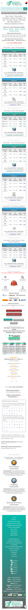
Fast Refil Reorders (14, 539)
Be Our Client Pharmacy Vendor (14, 547)
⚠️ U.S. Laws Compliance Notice (14, 43)
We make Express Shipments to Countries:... (13, 304)
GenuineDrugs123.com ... (11, 447)
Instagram (15, 567)
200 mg (11, 29)
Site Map (14, 554)
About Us (14, 519)
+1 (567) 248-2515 (14, 587)
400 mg (23, 29)
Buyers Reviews (8, 319)
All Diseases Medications (14, 541)
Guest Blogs (14, 545)
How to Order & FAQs (14, 527)
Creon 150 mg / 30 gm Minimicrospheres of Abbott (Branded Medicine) (14, 245)
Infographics (14, 323)
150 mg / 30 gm (14, 31)
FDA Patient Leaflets (18, 319)
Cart (24, 58)
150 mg (5, 29)
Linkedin (14, 565)
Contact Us (14, 556)
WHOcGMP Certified (18, 75)
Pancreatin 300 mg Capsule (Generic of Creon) (14, 146)
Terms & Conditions (14, 548)
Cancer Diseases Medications (14, 543)
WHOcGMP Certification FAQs (14, 525)
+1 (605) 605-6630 (14, 577)
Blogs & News (14, 535)
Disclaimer (14, 552)
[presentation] (3, 348)
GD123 (14, 583)
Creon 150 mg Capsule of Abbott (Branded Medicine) (14, 80)
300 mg (17, 29)
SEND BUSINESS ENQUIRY (14, 314)
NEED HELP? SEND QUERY (14, 311)
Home (3, 12)
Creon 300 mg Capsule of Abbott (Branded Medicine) (14, 175)
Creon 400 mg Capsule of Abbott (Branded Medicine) (14, 209)
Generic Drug (10, 75)
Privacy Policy (14, 550)
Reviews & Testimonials (14, 521)
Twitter (15, 563)
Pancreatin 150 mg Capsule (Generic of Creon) (14, 50)
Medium (14, 571)
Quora (15, 573)
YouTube (14, 569)
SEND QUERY (20, 72)
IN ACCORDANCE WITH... (13, 391)
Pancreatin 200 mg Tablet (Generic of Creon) (14, 114)
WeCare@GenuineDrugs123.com (14, 591)
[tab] (8, 320)
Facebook (15, 560)
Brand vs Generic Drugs (14, 523)
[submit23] (25, 8)
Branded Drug (13, 104)
